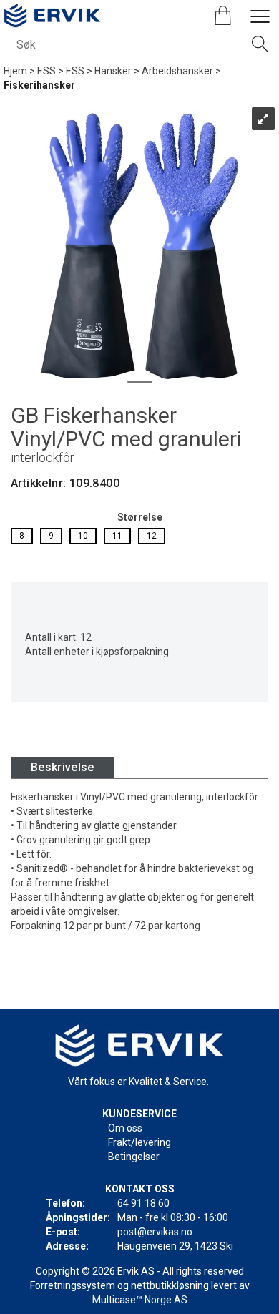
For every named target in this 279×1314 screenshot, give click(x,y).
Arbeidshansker (177, 71)
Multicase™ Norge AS (139, 1299)
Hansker (113, 71)
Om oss (125, 1128)
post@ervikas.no (154, 1231)
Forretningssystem (72, 1285)
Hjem (15, 71)
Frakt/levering (139, 1142)
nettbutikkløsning (170, 1285)
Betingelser (134, 1156)
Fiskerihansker (39, 85)
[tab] (62, 768)
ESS (46, 71)
